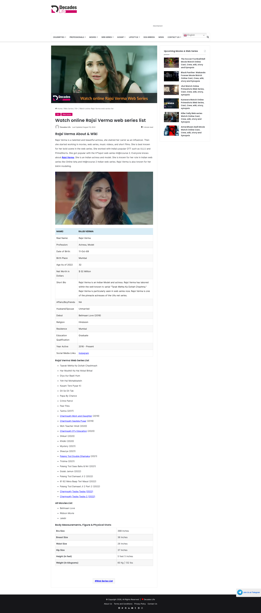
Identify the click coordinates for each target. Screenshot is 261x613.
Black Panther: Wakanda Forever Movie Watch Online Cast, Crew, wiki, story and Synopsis (193, 76)
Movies (92, 37)
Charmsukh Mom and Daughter (76, 416)
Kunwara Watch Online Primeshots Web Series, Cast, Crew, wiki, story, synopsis (192, 104)
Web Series (106, 37)
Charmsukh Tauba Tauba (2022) (76, 491)
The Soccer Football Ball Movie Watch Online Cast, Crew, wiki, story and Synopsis (193, 63)
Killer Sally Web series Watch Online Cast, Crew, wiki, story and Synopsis (191, 117)
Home (59, 108)
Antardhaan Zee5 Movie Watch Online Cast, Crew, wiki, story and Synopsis (193, 131)
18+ (76, 108)
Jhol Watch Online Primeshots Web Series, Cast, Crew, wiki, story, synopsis (192, 90)
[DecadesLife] (64, 9)
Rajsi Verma (68, 157)
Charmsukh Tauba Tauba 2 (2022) (77, 496)
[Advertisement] (157, 17)
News (161, 37)
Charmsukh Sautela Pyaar (73, 421)
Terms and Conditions (123, 604)
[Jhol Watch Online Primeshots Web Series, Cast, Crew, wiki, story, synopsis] (171, 90)
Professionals (77, 37)
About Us (108, 604)
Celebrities (58, 37)
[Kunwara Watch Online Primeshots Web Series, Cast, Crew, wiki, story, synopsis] (171, 103)
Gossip (120, 37)
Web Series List (104, 581)
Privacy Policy (140, 604)
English (191, 35)
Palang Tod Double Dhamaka (75, 456)
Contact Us (173, 37)
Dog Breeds (149, 37)
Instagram (84, 353)
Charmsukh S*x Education (73, 431)
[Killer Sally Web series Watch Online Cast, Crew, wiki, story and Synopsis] (171, 117)
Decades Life (65, 127)
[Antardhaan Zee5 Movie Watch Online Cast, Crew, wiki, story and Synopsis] (171, 131)
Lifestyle (133, 37)
